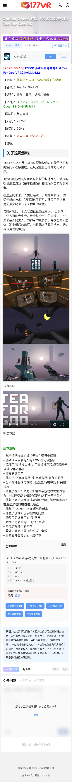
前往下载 (62, 45)
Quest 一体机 (13, 45)
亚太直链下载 (14, 614)
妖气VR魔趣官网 (45, 768)
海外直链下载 (55, 606)
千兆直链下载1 (15, 606)
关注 (51, 57)
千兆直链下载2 (35, 606)
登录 (17, 595)
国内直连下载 (33, 614)
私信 (63, 57)
